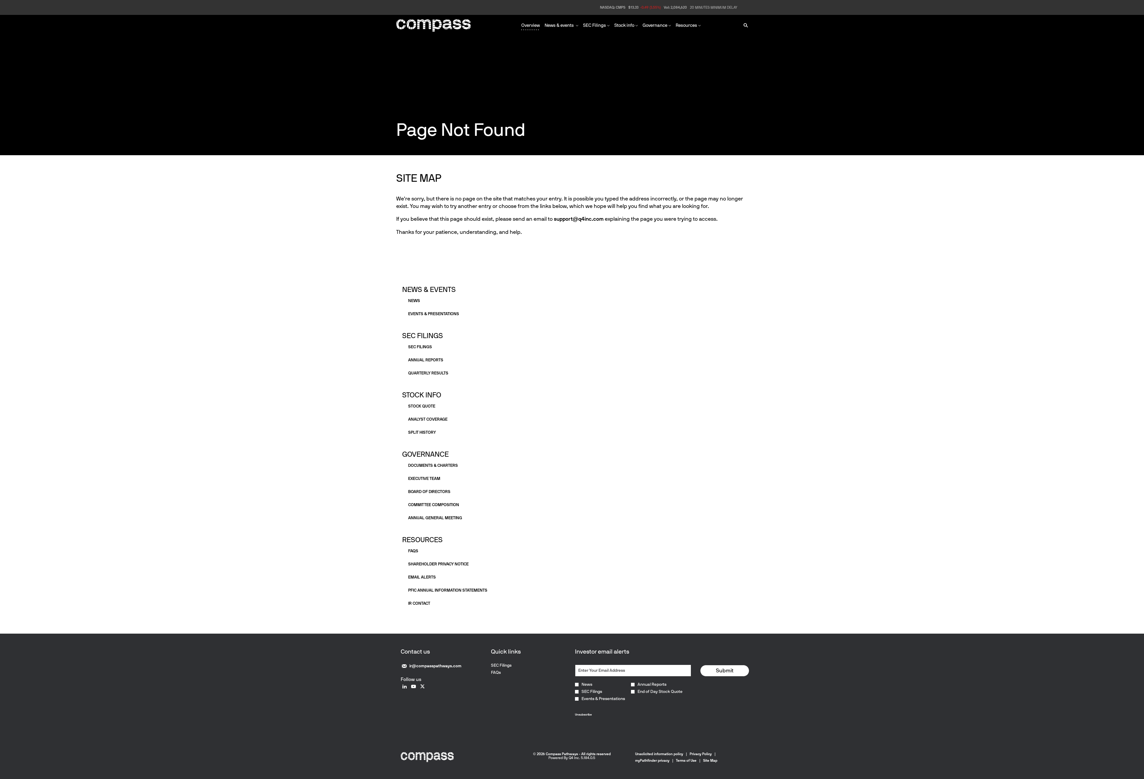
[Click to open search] (744, 25)
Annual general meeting (435, 517)
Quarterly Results (428, 373)
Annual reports (425, 360)
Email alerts (422, 577)
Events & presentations (433, 313)
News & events (429, 289)
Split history (422, 432)
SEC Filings (422, 335)
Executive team (424, 478)
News (414, 300)
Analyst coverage (427, 419)
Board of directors (429, 491)
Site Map (710, 760)
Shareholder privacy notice (438, 564)
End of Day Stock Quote (660, 692)
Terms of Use (686, 760)
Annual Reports (652, 684)
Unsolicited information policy (659, 754)
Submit (724, 670)
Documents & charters (433, 465)
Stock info (421, 395)
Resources (422, 539)
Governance (425, 454)
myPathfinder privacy (652, 760)
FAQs (413, 550)
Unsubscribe (583, 714)
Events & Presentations (603, 699)
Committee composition (433, 504)
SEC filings (420, 346)
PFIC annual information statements (447, 590)
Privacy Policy (701, 754)
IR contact (419, 603)
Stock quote (421, 406)
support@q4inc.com (579, 219)
